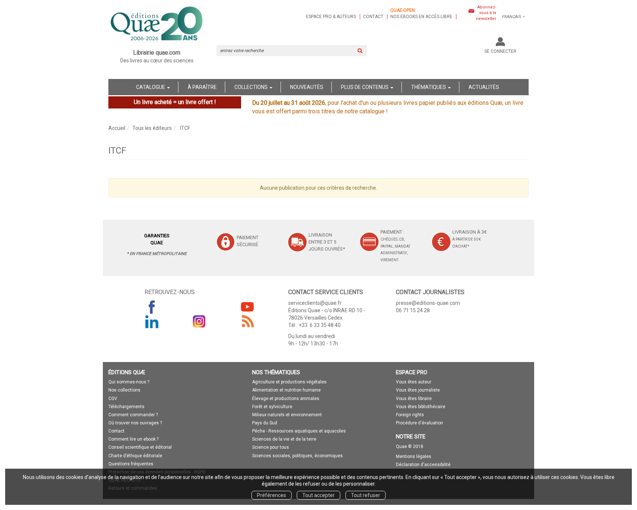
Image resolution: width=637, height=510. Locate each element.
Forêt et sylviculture (272, 406)
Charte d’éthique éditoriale (135, 455)
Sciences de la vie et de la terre (284, 439)
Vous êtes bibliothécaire (420, 406)
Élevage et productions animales (285, 398)
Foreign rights (410, 414)
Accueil (116, 128)
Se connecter (500, 51)
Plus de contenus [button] (365, 87)
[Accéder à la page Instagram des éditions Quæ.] (199, 321)
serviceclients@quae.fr (315, 303)
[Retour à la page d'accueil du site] (156, 24)
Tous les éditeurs (152, 128)
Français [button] (511, 16)
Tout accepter (318, 495)
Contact (373, 16)
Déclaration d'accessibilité (423, 464)
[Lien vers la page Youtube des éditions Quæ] (247, 306)
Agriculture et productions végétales (289, 382)
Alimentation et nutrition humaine (286, 390)
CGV (112, 398)
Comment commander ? (133, 414)
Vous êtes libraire (414, 398)
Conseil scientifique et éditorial (140, 447)
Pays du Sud (264, 422)
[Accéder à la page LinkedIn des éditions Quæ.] (152, 321)
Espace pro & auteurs (331, 16)
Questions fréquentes (130, 463)
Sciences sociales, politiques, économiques (297, 455)
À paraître (202, 87)
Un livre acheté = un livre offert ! (175, 102)
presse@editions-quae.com (428, 303)
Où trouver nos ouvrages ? (135, 422)
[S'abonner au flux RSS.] (247, 321)
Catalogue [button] (151, 87)
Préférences (271, 495)
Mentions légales (413, 456)
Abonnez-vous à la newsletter (486, 13)
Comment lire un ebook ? (133, 439)
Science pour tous (270, 447)
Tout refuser (365, 495)
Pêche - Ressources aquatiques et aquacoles (299, 431)
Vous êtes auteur (413, 382)
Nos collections (124, 390)
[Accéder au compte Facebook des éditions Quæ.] (152, 306)
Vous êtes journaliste (418, 390)
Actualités (484, 87)
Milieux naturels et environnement (287, 414)
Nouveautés (306, 87)
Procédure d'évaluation (419, 422)
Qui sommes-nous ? (128, 382)
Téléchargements (126, 406)
